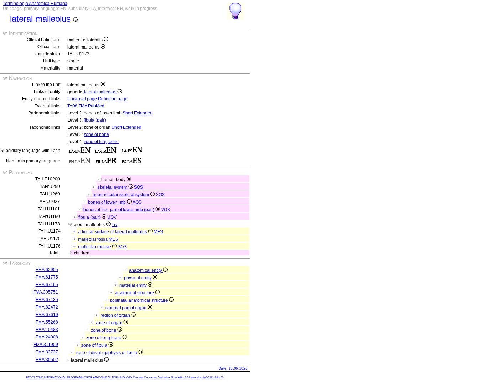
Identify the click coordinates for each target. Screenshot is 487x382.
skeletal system (113, 187)
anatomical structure (135, 292)
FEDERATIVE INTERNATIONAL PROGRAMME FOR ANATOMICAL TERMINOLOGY (79, 377)
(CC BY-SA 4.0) (214, 377)
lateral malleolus (100, 92)
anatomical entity (146, 270)
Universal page (82, 98)
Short (128, 113)
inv (114, 224)
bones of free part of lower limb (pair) (119, 209)
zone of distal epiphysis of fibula (107, 352)
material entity (133, 285)
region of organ (116, 315)
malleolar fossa (93, 239)
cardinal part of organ (126, 307)
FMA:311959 (46, 344)
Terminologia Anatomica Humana (35, 3)
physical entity (138, 277)
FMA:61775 (47, 277)
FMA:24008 (47, 337)
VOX (165, 209)
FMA (82, 105)
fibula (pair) (95, 120)
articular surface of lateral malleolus (113, 231)
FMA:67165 (47, 284)
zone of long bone (101, 141)
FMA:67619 (47, 314)
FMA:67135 (47, 299)
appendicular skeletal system (121, 194)
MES (158, 231)
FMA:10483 (47, 329)
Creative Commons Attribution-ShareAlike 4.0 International (168, 377)
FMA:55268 (47, 322)
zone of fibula (94, 345)
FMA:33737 (47, 352)
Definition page (113, 98)
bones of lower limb (107, 202)
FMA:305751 (45, 292)
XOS (137, 202)
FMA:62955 (47, 269)
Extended (143, 113)
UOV (112, 217)
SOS (138, 187)
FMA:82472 (47, 307)
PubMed (96, 105)
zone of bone (96, 134)
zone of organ (109, 322)
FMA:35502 (47, 359)
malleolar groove (95, 246)
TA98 (72, 105)
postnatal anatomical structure (139, 300)
